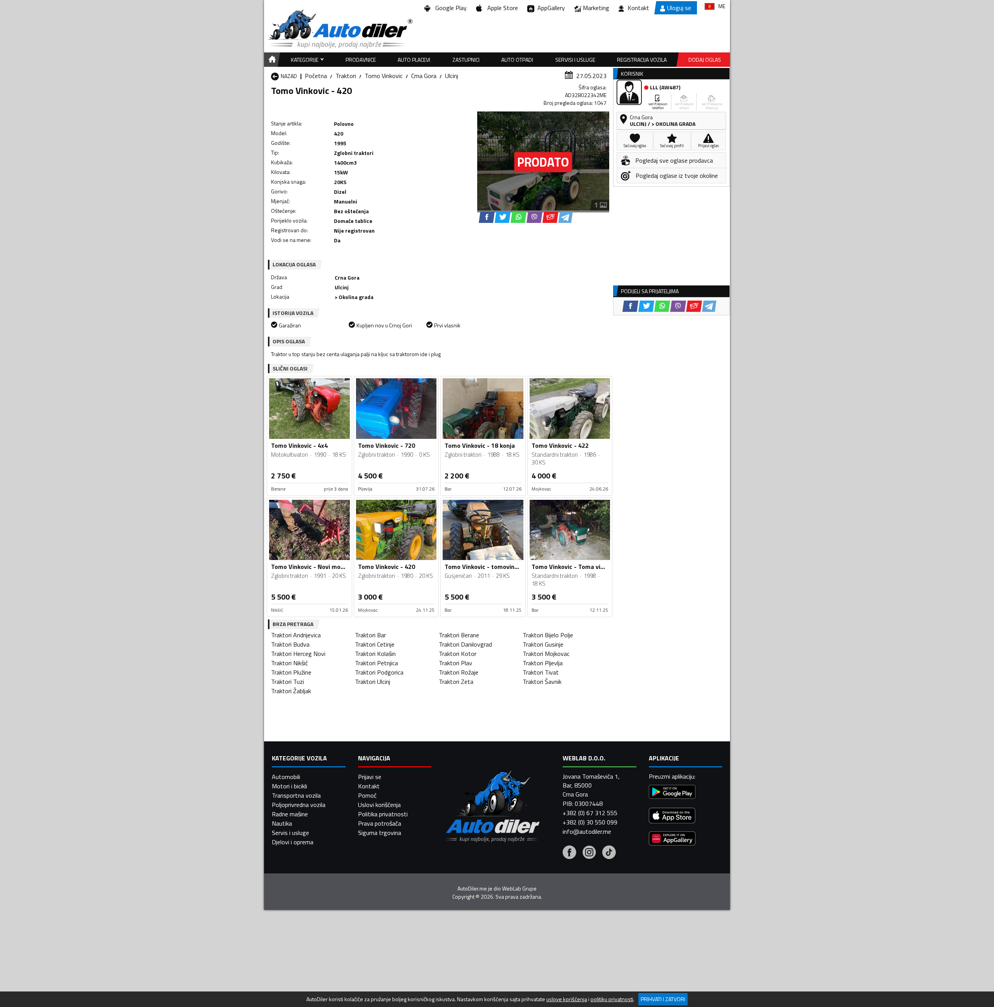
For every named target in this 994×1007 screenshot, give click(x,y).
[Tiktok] (609, 853)
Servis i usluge (290, 832)
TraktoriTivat (541, 672)
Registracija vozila (642, 60)
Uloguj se (679, 7)
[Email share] (550, 217)
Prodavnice (361, 60)
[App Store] (672, 816)
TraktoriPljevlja (543, 663)
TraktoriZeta (456, 681)
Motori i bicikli (289, 786)
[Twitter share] (502, 217)
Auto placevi (414, 60)
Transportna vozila (296, 795)
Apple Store (501, 7)
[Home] (271, 59)
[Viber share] (534, 217)
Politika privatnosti (383, 814)
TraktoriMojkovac (546, 653)
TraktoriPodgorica (379, 672)
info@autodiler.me (587, 831)
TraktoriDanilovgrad (465, 644)
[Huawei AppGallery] (672, 839)
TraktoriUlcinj (372, 681)
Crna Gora (423, 75)
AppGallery (549, 7)
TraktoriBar (370, 635)
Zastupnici (466, 60)
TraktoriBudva (290, 644)
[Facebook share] (486, 217)
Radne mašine (290, 814)
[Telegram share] (565, 217)
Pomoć (367, 795)
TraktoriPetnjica (376, 663)
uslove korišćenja (566, 999)
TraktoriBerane (459, 635)
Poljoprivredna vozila (298, 804)
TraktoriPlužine (291, 672)
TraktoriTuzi (287, 681)
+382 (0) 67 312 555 (590, 812)
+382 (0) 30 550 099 (590, 822)
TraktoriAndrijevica (296, 635)
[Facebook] (569, 853)
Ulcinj (451, 75)
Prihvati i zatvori (663, 999)
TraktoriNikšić (289, 663)
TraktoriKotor (457, 653)
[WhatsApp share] (518, 217)
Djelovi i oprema (292, 842)
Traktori (345, 75)
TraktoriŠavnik (542, 681)
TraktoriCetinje (374, 644)
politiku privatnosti (612, 999)
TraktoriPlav (455, 663)
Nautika (282, 823)
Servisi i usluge (575, 60)
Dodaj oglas (704, 60)
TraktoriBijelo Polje (548, 635)
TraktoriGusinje (543, 644)
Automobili (286, 776)
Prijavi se (369, 776)
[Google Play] (672, 793)
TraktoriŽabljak (291, 691)
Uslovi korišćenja (379, 804)
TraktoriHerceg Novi (298, 653)
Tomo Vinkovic (384, 75)
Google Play (449, 7)
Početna (316, 75)
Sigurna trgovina (379, 832)
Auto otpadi (517, 60)
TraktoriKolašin (375, 653)
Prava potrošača (379, 823)
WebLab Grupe (519, 888)
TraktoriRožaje (458, 672)
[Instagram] (589, 853)
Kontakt (638, 7)
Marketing (596, 7)
